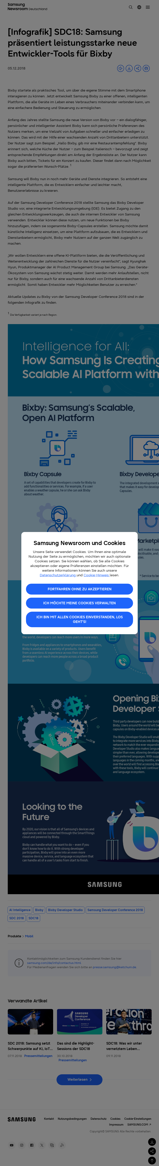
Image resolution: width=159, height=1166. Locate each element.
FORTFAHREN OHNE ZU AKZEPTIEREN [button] (79, 589)
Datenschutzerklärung (58, 575)
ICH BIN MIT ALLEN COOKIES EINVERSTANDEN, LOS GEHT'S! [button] (79, 619)
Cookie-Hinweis (97, 575)
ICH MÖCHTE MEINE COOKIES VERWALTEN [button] (79, 603)
